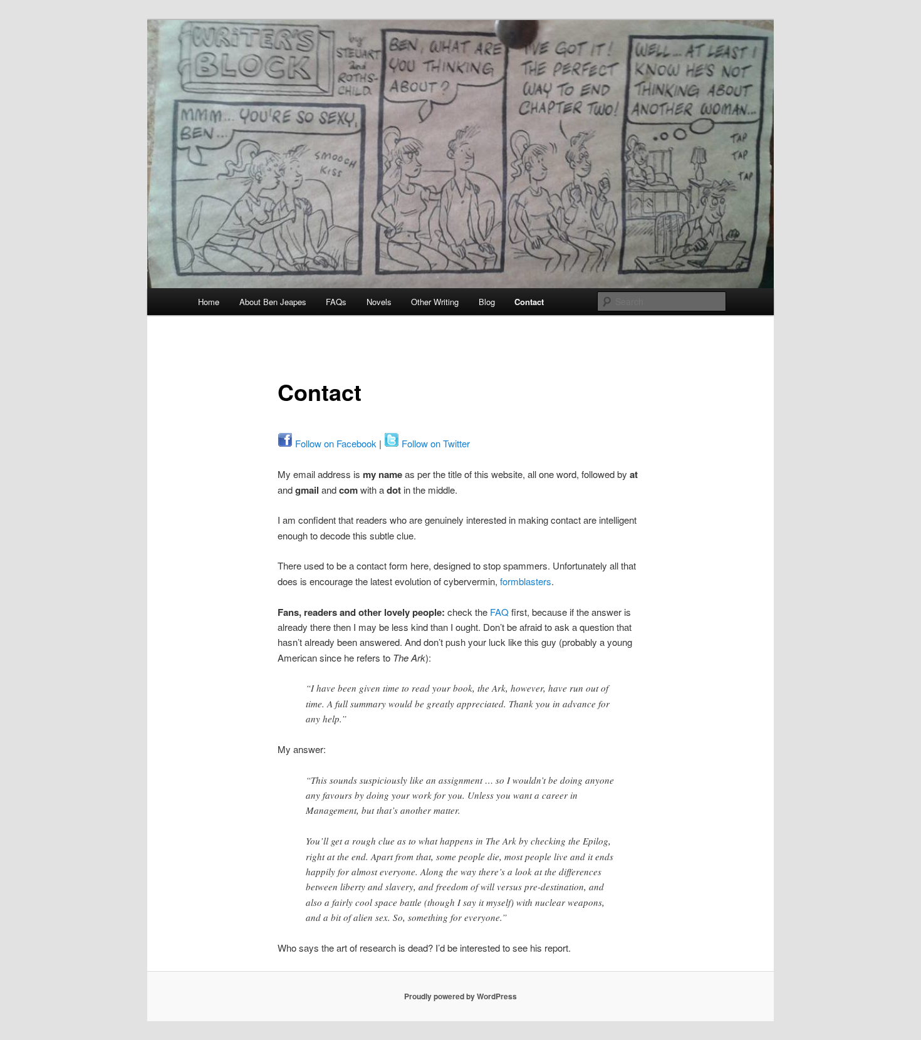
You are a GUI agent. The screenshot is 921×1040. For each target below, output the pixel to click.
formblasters (525, 581)
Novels (379, 302)
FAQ (499, 611)
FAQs (336, 302)
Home (208, 302)
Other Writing (435, 302)
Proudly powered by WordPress (460, 996)
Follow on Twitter (434, 443)
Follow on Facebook (335, 443)
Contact (529, 302)
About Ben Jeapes (272, 302)
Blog (487, 302)
